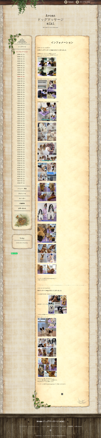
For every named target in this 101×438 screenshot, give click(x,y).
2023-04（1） (21, 65)
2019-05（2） (21, 152)
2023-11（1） (21, 59)
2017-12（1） (21, 178)
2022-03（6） (21, 92)
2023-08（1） (21, 61)
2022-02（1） (21, 94)
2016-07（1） (21, 183)
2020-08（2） (21, 130)
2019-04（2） (21, 154)
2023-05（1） (21, 63)
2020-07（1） (21, 132)
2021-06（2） (21, 107)
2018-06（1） (21, 169)
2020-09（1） (21, 127)
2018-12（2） (21, 163)
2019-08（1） (21, 147)
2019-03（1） (21, 156)
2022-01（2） (21, 96)
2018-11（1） (21, 165)
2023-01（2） (21, 70)
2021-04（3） (21, 112)
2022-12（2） (21, 72)
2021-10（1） (21, 103)
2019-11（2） (21, 143)
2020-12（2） (21, 121)
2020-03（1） (21, 138)
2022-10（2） (21, 76)
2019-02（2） (21, 158)
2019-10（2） (21, 145)
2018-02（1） (21, 174)
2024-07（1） (21, 56)
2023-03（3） (21, 67)
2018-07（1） (21, 167)
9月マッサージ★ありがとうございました (49, 290)
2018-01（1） (21, 176)
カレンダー (22, 198)
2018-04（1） (21, 172)
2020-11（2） (21, 123)
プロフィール (22, 193)
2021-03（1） (21, 114)
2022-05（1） (21, 87)
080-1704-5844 (85, 2)
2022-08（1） (21, 81)
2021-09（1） (21, 105)
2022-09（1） (21, 79)
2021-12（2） (21, 98)
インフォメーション (22, 52)
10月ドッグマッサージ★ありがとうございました (51, 50)
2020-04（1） (21, 136)
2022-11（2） (21, 74)
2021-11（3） (21, 101)
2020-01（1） (21, 141)
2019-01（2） (21, 161)
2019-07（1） (21, 149)
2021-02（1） (21, 116)
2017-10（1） (21, 180)
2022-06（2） (21, 85)
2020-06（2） (21, 134)
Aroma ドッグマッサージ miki (50, 19)
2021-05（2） (21, 110)
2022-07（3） (21, 83)
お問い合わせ (22, 208)
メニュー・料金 (22, 188)
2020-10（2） (21, 125)
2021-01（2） (21, 118)
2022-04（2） (21, 90)
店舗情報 (22, 203)
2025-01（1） (21, 54)
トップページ (22, 47)
